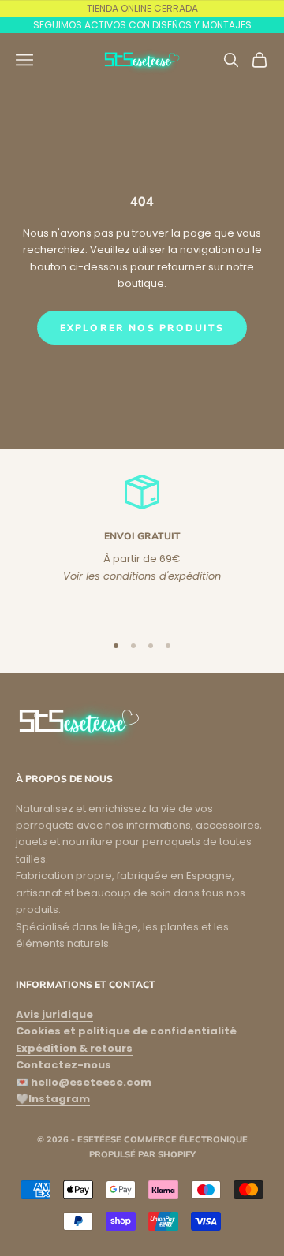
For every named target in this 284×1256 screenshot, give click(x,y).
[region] (142, 546)
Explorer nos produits (142, 328)
